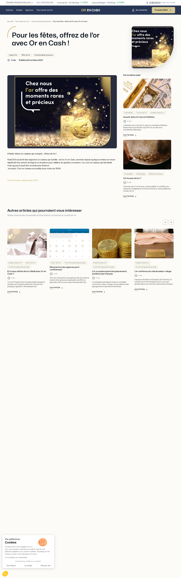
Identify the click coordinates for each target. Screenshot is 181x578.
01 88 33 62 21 (155, 2)
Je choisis (28, 566)
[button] (5, 574)
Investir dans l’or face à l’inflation (139, 117)
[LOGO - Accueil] (90, 10)
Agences (29, 10)
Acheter (9, 10)
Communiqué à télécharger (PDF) (22, 180)
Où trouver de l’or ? (132, 178)
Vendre (19, 10)
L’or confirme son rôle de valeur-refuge (152, 271)
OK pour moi (45, 566)
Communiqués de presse (41, 21)
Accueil (10, 21)
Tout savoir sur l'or (44, 10)
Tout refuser (11, 566)
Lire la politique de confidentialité (16, 557)
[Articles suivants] (171, 222)
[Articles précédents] (165, 222)
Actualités (128, 113)
